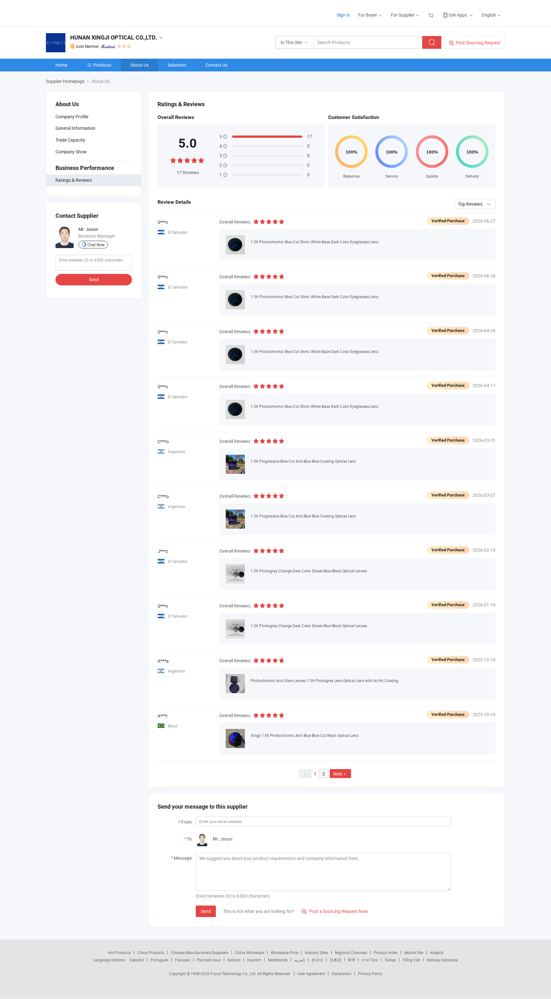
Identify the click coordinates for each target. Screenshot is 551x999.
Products (102, 65)
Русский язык (209, 959)
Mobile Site (413, 952)
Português (159, 959)
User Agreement (311, 973)
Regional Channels (351, 952)
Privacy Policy (370, 973)
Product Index (386, 952)
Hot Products (119, 952)
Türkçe (390, 959)
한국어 (317, 959)
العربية (299, 959)
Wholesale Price (284, 952)
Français (182, 959)
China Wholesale (249, 952)
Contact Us (216, 65)
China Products (150, 952)
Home (61, 65)
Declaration (341, 973)
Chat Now (96, 244)
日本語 (335, 959)
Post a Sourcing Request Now (335, 911)
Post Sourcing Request (478, 43)
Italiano (233, 959)
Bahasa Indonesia (442, 959)
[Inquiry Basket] (431, 15)
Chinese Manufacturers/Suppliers (199, 952)
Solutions (177, 65)
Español (137, 959)
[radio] (173, 160)
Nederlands (278, 959)
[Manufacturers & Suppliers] (87, 12)
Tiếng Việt (411, 959)
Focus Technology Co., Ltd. (233, 973)
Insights (437, 952)
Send (94, 279)
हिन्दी (351, 959)
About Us (139, 65)
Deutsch (254, 959)
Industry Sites (316, 952)
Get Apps (458, 15)
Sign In (343, 15)
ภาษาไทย (370, 959)
